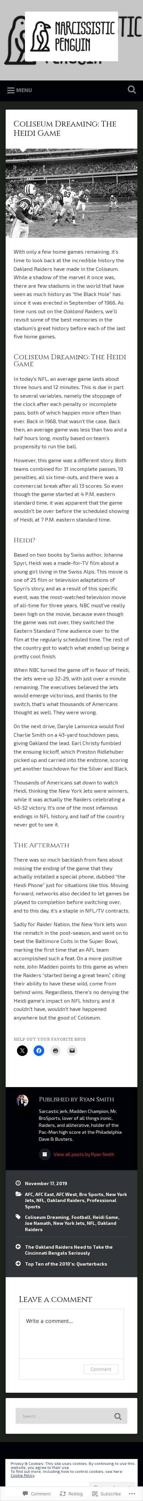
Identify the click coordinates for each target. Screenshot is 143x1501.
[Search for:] (71, 1416)
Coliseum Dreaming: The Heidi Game (65, 129)
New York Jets (68, 1223)
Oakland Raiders (65, 1200)
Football (81, 1217)
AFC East (44, 1194)
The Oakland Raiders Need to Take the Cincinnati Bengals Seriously (69, 1250)
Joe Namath (38, 1223)
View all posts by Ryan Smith (83, 1154)
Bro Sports (91, 1194)
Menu (24, 90)
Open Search (130, 90)
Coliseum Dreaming (47, 1217)
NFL (40, 1200)
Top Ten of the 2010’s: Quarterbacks (66, 1264)
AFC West (66, 1194)
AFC (29, 1194)
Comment (100, 1369)
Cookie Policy (23, 1475)
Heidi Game (105, 1217)
